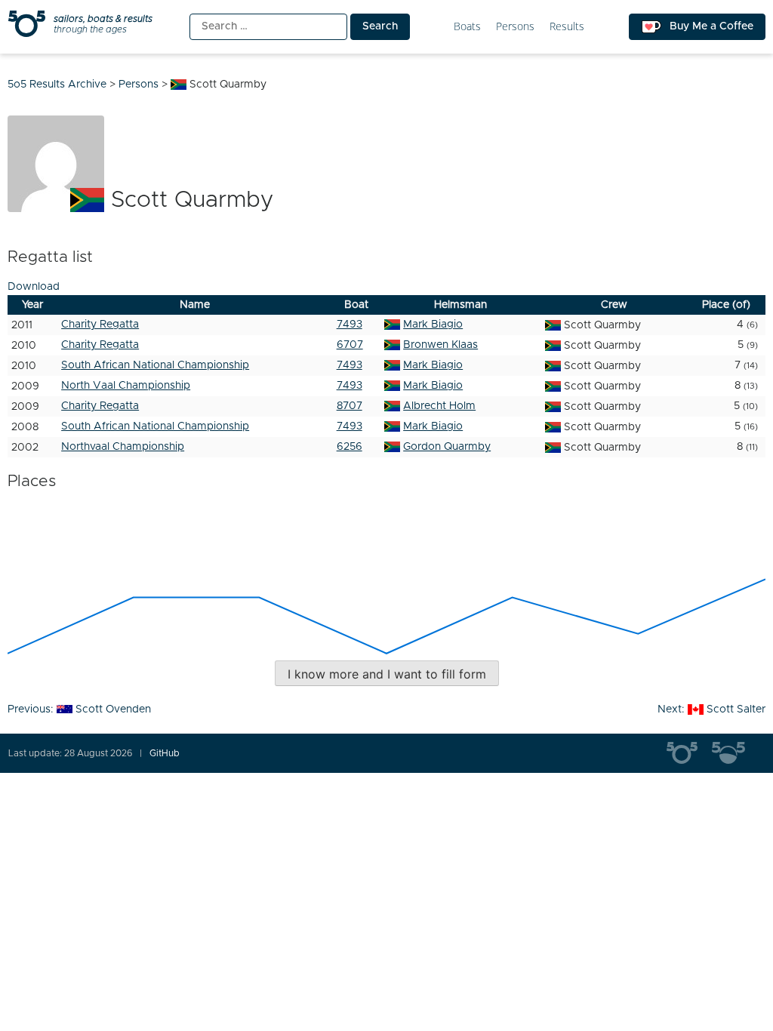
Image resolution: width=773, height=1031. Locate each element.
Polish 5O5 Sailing (734, 753)
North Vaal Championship (125, 385)
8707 (349, 406)
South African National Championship (155, 365)
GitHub (164, 753)
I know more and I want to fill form (387, 674)
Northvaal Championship (122, 447)
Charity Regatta (100, 324)
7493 (349, 324)
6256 (349, 447)
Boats (467, 26)
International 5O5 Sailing (689, 753)
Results (567, 26)
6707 (350, 345)
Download (34, 287)
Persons (515, 26)
